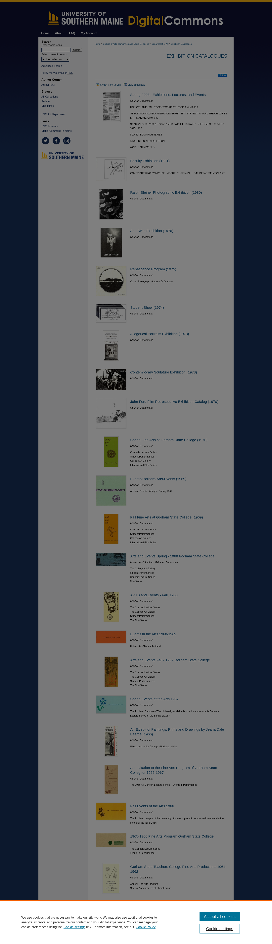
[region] (136, 922)
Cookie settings (74, 927)
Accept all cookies (220, 916)
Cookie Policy (146, 927)
